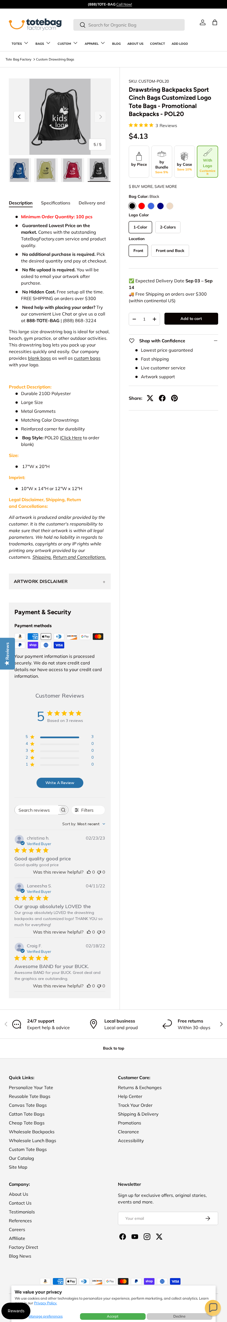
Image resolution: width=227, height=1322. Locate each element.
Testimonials (22, 1212)
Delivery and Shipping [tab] (102, 203)
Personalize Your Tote (31, 1087)
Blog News (20, 1256)
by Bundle (161, 166)
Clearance (128, 1131)
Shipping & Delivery (138, 1114)
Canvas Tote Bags (28, 1105)
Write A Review (59, 782)
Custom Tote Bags (28, 1149)
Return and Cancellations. (79, 557)
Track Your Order (135, 1105)
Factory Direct (23, 1247)
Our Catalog (21, 1158)
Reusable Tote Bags (29, 1096)
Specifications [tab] (55, 203)
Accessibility (131, 1140)
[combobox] (128, 25)
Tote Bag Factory (18, 59)
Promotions (129, 1123)
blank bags (39, 358)
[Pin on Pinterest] (174, 398)
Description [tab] (21, 203)
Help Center (130, 1096)
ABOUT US (135, 44)
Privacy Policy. (45, 1303)
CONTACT (157, 44)
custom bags (87, 358)
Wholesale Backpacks (32, 1131)
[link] (203, 22)
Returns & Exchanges (140, 1087)
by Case (184, 166)
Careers (17, 1229)
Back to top (113, 1048)
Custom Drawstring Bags (55, 59)
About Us (18, 1194)
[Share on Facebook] (162, 398)
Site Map (18, 1167)
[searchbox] (36, 809)
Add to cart (191, 318)
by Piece (139, 164)
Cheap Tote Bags (27, 1123)
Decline (179, 1316)
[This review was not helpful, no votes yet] (99, 872)
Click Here (71, 437)
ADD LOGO (180, 44)
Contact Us (20, 1203)
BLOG (116, 44)
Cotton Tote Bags (27, 1114)
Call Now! (124, 4)
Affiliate (17, 1238)
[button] (213, 1308)
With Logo (207, 167)
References (20, 1220)
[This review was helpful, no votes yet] (89, 872)
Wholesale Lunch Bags (32, 1140)
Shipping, (42, 557)
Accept (112, 1316)
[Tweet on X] (150, 398)
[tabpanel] (60, 386)
